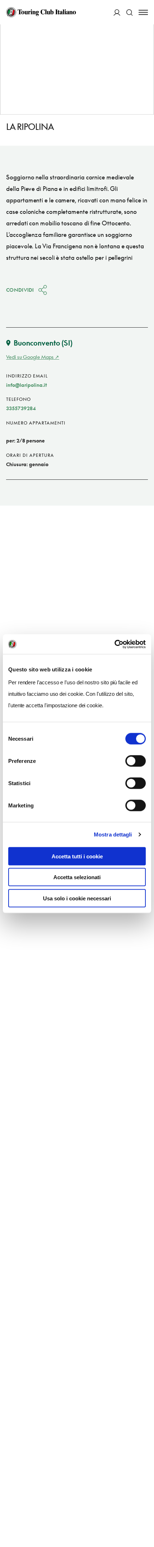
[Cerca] (129, 12)
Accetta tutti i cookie (77, 856)
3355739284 (21, 408)
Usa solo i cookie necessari (77, 898)
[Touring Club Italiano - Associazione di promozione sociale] (41, 12)
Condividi (20, 290)
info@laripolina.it (26, 385)
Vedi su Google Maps (30, 357)
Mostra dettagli (113, 834)
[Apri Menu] (143, 12)
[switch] (135, 761)
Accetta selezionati (77, 877)
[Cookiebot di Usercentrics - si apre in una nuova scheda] (114, 644)
